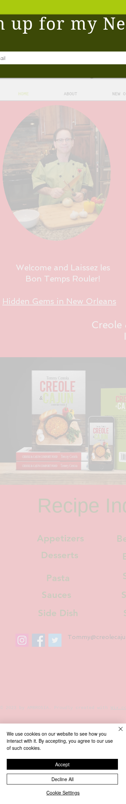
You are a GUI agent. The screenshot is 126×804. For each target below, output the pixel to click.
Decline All (62, 779)
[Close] (117, 733)
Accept (62, 764)
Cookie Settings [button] (63, 792)
